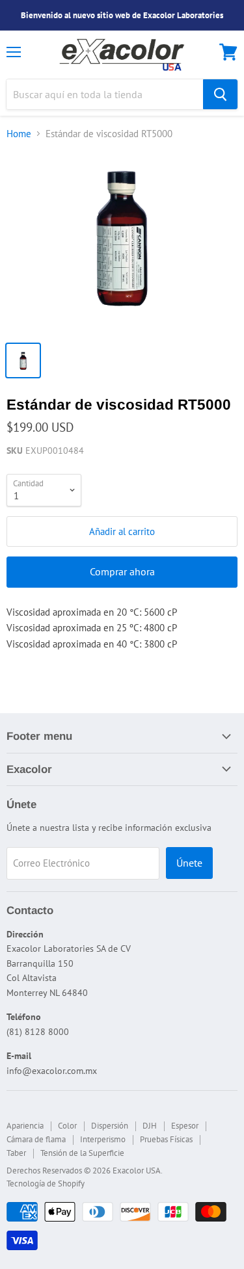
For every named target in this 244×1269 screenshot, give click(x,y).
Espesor (184, 1125)
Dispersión (109, 1125)
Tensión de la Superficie (82, 1152)
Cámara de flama (36, 1139)
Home (19, 133)
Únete (189, 862)
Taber (16, 1152)
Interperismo (103, 1139)
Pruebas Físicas (166, 1139)
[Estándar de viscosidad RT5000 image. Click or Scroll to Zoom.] (122, 242)
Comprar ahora (122, 571)
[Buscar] (220, 94)
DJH (149, 1125)
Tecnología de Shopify (46, 1183)
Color (67, 1125)
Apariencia (25, 1125)
